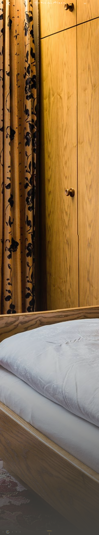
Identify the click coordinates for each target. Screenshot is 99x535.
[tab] (3, 532)
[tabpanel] (49, 267)
